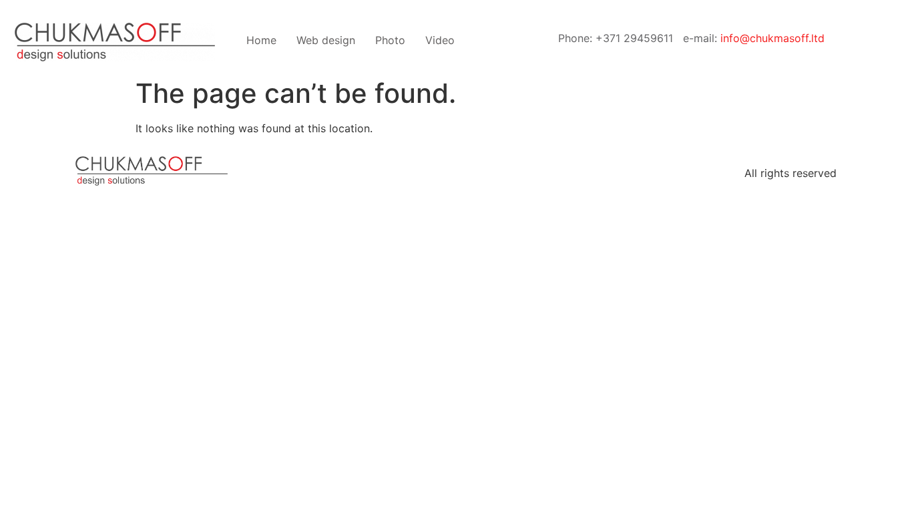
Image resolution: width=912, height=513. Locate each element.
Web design (325, 40)
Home (261, 40)
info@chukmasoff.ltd (772, 38)
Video (440, 40)
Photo (390, 40)
